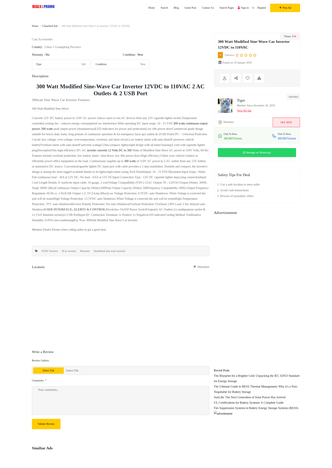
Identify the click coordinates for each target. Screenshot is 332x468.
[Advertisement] (257, 251)
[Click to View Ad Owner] (224, 78)
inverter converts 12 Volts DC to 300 (109, 150)
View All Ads (244, 110)
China (48, 47)
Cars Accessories (42, 39)
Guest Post (190, 7)
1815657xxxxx (233, 138)
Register (261, 7)
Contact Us (208, 7)
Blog (176, 7)
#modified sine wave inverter (109, 251)
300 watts (130, 161)
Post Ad (287, 7)
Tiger (241, 100)
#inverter (85, 251)
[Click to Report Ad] (259, 78)
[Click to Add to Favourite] (247, 78)
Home (151, 7)
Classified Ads (50, 26)
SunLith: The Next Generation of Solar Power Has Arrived (250, 397)
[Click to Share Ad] (236, 78)
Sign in (245, 7)
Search (164, 7)
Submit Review (46, 423)
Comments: (39, 380)
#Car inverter (69, 251)
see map (286, 122)
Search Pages (227, 7)
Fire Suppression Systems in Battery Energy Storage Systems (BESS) (256, 408)
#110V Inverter (50, 251)
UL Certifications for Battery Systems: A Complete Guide (249, 402)
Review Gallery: (41, 360)
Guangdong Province (68, 47)
